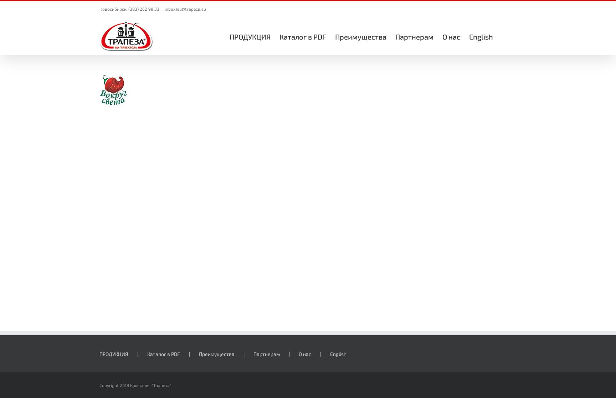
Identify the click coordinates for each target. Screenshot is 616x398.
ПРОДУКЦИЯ (113, 354)
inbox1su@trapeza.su (185, 8)
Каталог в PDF (163, 354)
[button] (505, 36)
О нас (305, 354)
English (338, 354)
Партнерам (266, 354)
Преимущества (217, 354)
